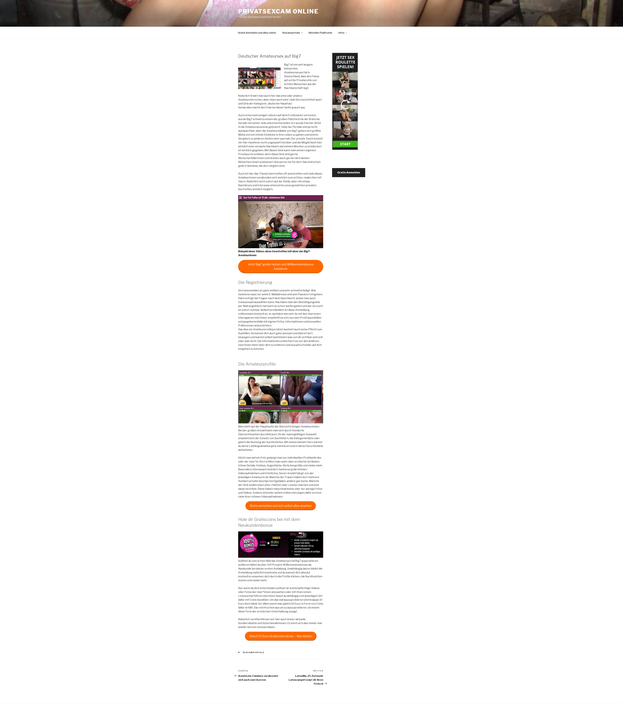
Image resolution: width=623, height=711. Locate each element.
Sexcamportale (291, 32)
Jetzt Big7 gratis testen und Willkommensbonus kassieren (280, 266)
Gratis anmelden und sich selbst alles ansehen (281, 505)
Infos (341, 32)
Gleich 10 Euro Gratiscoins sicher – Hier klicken (280, 636)
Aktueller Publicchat (320, 32)
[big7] (259, 78)
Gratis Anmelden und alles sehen (257, 32)
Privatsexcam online (278, 11)
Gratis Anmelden (348, 172)
